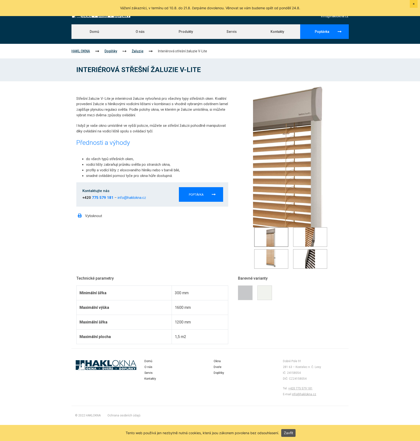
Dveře (217, 367)
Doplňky (111, 51)
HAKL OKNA (80, 51)
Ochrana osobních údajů (123, 415)
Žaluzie (137, 51)
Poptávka (322, 32)
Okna (217, 361)
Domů (94, 32)
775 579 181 (103, 197)
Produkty (186, 32)
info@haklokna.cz (335, 16)
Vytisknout (93, 216)
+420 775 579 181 (300, 388)
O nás (140, 32)
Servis (232, 32)
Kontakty (277, 32)
